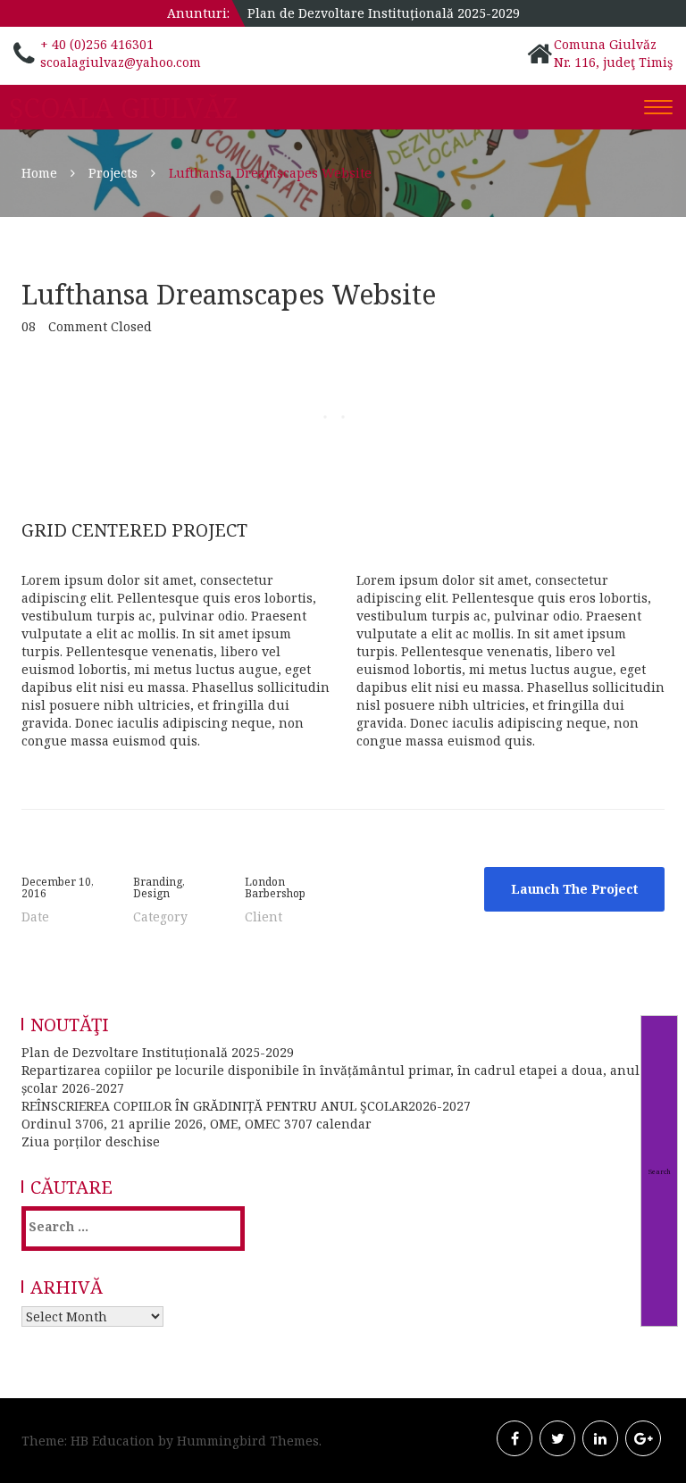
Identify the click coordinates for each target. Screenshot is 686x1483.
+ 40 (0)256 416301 (97, 44)
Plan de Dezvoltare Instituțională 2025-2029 (383, 12)
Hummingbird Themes (248, 1440)
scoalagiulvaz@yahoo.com (120, 62)
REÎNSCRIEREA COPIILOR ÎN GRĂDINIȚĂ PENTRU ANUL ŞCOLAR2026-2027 (246, 1105)
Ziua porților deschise (90, 1141)
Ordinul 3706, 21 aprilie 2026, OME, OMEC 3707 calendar (196, 1123)
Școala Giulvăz (123, 108)
